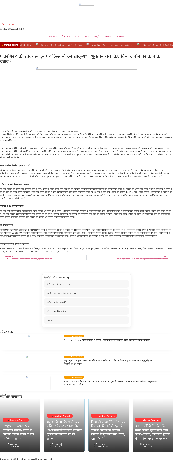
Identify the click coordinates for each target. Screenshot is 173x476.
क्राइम (87, 36)
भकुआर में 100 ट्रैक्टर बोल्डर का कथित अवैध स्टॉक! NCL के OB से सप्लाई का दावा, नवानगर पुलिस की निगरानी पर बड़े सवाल (108, 362)
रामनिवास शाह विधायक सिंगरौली (56, 302)
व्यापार (77, 36)
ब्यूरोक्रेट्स (49, 320)
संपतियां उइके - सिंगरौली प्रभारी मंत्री (58, 284)
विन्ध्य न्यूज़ (66, 36)
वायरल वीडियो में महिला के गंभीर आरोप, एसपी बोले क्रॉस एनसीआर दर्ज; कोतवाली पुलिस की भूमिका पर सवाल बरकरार (152, 432)
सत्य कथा (120, 36)
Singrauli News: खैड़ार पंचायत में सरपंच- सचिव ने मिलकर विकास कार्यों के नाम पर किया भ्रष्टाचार (107, 340)
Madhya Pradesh (18, 420)
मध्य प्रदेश (53, 36)
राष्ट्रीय (97, 36)
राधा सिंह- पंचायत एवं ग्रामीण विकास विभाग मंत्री (61, 293)
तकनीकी (108, 36)
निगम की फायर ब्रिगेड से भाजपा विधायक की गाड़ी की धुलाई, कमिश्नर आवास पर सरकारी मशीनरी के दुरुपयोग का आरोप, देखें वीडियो (110, 383)
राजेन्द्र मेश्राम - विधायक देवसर (56, 311)
